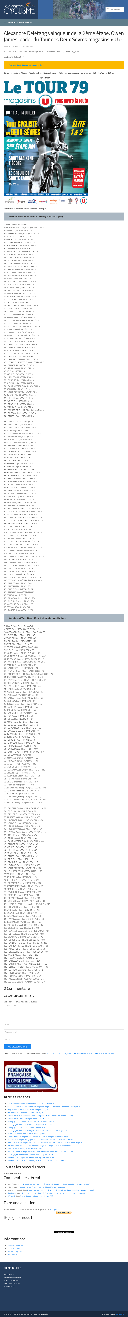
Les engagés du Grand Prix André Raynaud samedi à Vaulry (32, 1124)
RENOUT (11, 1196)
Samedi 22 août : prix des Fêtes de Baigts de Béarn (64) (31, 1157)
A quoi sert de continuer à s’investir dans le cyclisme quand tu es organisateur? (56, 1184)
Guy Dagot (12, 1193)
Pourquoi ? (54, 1209)
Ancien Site (9, 1274)
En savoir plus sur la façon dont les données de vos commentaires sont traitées (80, 1053)
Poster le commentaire (17, 1046)
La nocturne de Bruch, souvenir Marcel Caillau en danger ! (42, 1187)
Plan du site (12, 1254)
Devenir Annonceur (15, 1245)
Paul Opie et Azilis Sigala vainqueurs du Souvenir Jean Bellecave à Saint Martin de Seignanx (45, 1142)
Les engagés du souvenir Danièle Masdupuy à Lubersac (31, 1154)
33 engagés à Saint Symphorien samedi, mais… (27, 1127)
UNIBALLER (120, 1314)
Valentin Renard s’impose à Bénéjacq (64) (25, 1148)
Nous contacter (14, 1248)
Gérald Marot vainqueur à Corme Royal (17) (25, 1112)
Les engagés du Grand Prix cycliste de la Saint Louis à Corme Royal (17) (37, 1130)
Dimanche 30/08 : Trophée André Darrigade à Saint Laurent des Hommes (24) (40, 1115)
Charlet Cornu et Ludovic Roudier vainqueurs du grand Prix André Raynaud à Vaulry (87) (44, 1106)
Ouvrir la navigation (19, 22)
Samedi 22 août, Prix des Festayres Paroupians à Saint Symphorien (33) (38, 1160)
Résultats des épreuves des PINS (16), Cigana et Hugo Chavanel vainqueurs (39, 1145)
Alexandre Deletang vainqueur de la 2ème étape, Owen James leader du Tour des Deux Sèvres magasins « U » (64, 36)
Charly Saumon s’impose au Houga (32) (36, 1196)
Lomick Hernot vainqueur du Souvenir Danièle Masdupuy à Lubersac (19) (38, 1136)
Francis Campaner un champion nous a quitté (26, 1133)
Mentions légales (15, 1251)
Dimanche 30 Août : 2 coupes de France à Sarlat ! (28, 1118)
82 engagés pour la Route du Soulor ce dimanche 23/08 (31, 1121)
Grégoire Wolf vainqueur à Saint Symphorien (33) (28, 1109)
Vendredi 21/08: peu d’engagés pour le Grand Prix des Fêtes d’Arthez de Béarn (40, 1139)
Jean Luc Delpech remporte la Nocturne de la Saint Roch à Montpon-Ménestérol (41, 1151)
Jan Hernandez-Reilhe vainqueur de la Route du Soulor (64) (32, 1103)
